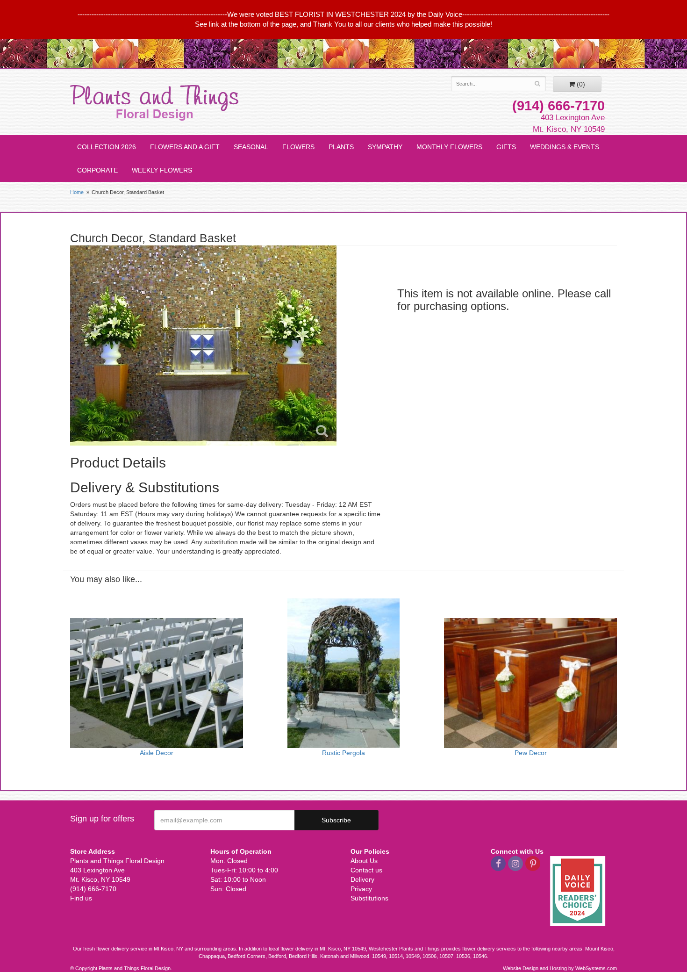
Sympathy (385, 147)
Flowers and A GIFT (185, 147)
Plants (341, 147)
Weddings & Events (564, 147)
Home (77, 192)
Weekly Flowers (162, 170)
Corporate (97, 170)
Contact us (366, 870)
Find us (81, 898)
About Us (364, 860)
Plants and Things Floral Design (154, 103)
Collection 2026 (106, 147)
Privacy (361, 889)
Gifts (506, 147)
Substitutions (369, 898)
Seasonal (251, 147)
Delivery (362, 879)
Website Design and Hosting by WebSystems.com (560, 968)
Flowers (298, 147)
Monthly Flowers (449, 147)
